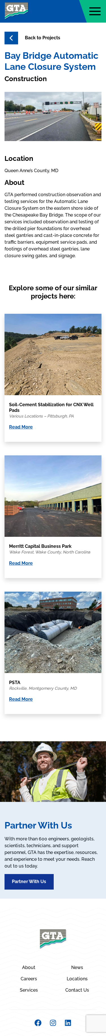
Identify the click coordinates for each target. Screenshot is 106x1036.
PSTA (14, 682)
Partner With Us (29, 881)
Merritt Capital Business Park (40, 546)
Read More (21, 427)
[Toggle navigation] (94, 11)
